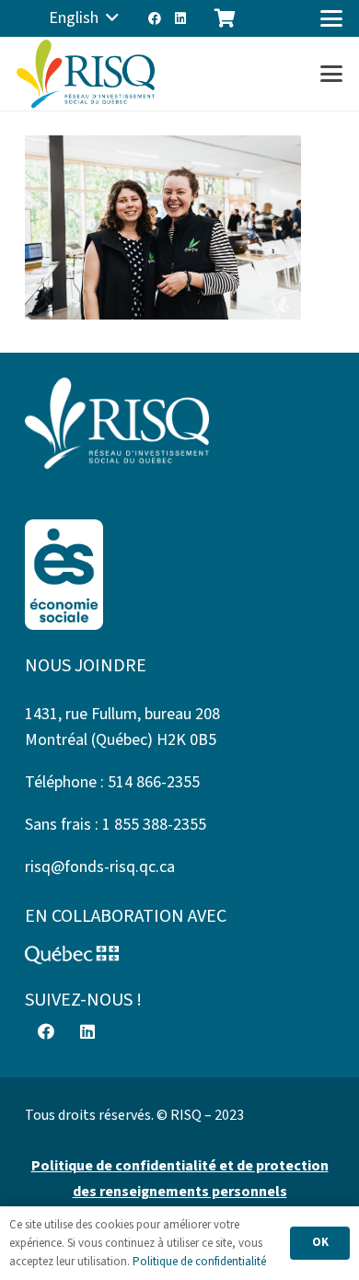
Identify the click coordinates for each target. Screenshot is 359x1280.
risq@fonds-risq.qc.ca (100, 867)
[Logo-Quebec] (179, 955)
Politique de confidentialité (199, 1261)
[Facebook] (155, 18)
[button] (83, 18)
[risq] (86, 74)
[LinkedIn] (180, 18)
